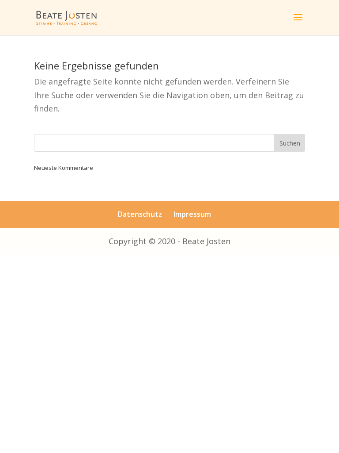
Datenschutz (140, 214)
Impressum (192, 214)
